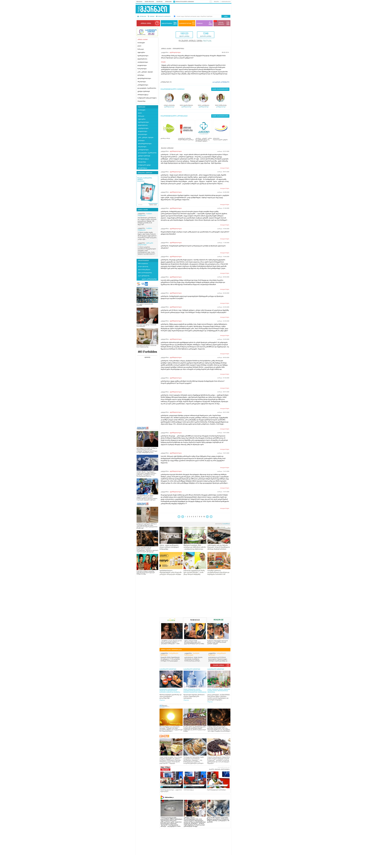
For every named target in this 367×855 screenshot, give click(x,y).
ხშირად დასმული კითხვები (185, 1)
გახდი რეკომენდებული (220, 89)
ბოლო (211, 516)
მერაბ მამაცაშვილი (144, 269)
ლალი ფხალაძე (143, 266)
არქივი (140, 204)
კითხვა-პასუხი (143, 209)
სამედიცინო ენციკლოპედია (147, 98)
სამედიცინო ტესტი (144, 165)
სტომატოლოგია (143, 56)
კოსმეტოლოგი (221, 106)
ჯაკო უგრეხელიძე (143, 275)
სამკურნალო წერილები (169, 654)
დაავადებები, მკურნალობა (147, 88)
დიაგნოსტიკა (142, 168)
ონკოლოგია (142, 82)
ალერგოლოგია (143, 62)
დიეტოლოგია (142, 65)
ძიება (226, 16)
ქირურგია (141, 75)
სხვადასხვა (142, 101)
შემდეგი (207, 516)
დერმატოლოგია (175, 52)
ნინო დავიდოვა (143, 263)
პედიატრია (141, 52)
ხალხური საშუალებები (191, 654)
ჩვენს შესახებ (149, 1)
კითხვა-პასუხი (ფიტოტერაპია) (171, 649)
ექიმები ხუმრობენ (144, 91)
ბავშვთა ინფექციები (145, 214)
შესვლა (216, 1)
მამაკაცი (141, 49)
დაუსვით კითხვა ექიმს (195, 41)
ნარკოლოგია (142, 69)
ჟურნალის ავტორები (145, 172)
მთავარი (139, 1)
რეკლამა (159, 1)
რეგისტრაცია (226, 1)
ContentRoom (222, 523)
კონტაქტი (168, 1)
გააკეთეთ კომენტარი (221, 82)
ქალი (139, 46)
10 (204, 517)
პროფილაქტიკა (143, 95)
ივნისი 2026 (153, 204)
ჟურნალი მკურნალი (164, 16)
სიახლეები (141, 43)
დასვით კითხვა (218, 665)
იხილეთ (224, 168)
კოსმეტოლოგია (143, 85)
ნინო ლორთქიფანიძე (145, 272)
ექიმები (151, 16)
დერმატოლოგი (169, 106)
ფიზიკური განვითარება (145, 244)
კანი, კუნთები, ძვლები (145, 72)
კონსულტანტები (143, 260)
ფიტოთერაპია (142, 59)
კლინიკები (142, 16)
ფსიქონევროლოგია (144, 78)
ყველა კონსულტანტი (149, 279)
